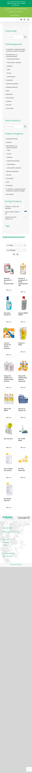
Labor (7, 91)
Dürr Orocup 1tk (8, 439)
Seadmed (9, 101)
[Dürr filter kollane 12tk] (23, 458)
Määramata (9, 94)
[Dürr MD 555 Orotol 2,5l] (9, 488)
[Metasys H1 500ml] (23, 333)
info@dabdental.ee (8, 532)
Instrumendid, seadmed (14, 62)
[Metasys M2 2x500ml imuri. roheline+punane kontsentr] (9, 366)
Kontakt (5, 545)
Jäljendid (9, 66)
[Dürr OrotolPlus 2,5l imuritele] (9, 458)
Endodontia (9, 80)
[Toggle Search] (24, 19)
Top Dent (8, 105)
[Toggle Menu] (28, 19)
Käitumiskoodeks (7, 556)
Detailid (9, 290)
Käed (8, 69)
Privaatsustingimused (9, 553)
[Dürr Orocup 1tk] (9, 428)
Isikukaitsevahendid (11, 87)
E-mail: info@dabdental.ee (20, 8)
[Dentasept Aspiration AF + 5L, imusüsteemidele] (9, 268)
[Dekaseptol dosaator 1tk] (9, 303)
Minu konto (6, 539)
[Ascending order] (24, 245)
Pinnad (9, 73)
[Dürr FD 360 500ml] (23, 428)
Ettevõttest (6, 542)
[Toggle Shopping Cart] (21, 19)
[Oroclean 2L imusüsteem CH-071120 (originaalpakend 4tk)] (23, 268)
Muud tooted (10, 98)
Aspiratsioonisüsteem (13, 59)
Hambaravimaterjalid (12, 83)
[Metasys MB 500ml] (9, 398)
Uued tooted (9, 108)
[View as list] (17, 254)
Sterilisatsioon (11, 76)
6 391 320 (16, 532)
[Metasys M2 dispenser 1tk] (23, 398)
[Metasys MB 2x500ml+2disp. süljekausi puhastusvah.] (23, 366)
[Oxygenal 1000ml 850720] (23, 303)
